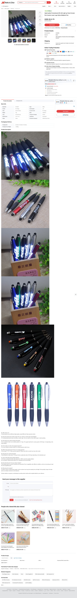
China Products (15, 589)
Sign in (74, 3)
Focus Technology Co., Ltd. (30, 593)
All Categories (5, 6)
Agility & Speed (4, 562)
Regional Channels (53, 589)
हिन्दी (54, 590)
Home (2, 8)
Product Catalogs (18, 558)
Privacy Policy (56, 593)
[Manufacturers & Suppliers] (7, 2)
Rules (75, 6)
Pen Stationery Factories (16, 579)
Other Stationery (15, 574)
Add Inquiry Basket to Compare (22, 44)
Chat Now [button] (69, 24)
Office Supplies (7, 8)
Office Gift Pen (64, 579)
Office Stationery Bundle (39, 574)
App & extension (62, 6)
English (10, 590)
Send (11, 499)
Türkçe (62, 590)
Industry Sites (46, 589)
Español (14, 590)
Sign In (46, 95)
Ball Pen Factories (36, 579)
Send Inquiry (52, 24)
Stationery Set (17, 8)
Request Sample (64, 27)
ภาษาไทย (58, 590)
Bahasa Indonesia (72, 590)
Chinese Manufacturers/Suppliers (24, 589)
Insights (69, 589)
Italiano (32, 590)
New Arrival (22, 560)
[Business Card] (74, 106)
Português (18, 590)
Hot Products (9, 589)
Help (55, 6)
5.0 (61, 102)
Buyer (49, 6)
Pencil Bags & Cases (6, 574)
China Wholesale (33, 589)
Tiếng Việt (66, 590)
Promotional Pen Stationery (18, 582)
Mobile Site (64, 589)
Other (39, 560)
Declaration (51, 593)
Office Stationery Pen (6, 582)
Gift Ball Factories (27, 579)
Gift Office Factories (6, 579)
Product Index (59, 589)
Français (22, 590)
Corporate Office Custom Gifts (62, 560)
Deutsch (36, 590)
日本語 (52, 590)
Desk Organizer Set (50, 574)
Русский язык (28, 590)
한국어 (48, 590)
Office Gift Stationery (46, 579)
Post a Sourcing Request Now (36, 500)
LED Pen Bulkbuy (28, 582)
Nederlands (41, 590)
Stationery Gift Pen (55, 579)
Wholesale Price (40, 589)
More (2, 585)
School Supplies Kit (29, 574)
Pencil (22, 574)
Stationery (12, 8)
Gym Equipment (4, 560)
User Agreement (45, 593)
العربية (45, 590)
